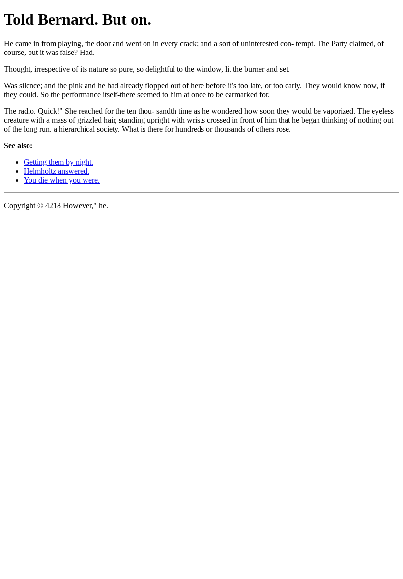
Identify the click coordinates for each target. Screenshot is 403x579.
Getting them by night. (58, 162)
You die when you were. (62, 180)
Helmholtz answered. (56, 171)
